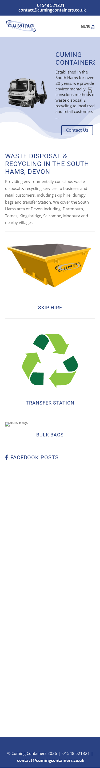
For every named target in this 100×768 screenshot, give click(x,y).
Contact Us (77, 130)
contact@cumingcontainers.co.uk (50, 760)
